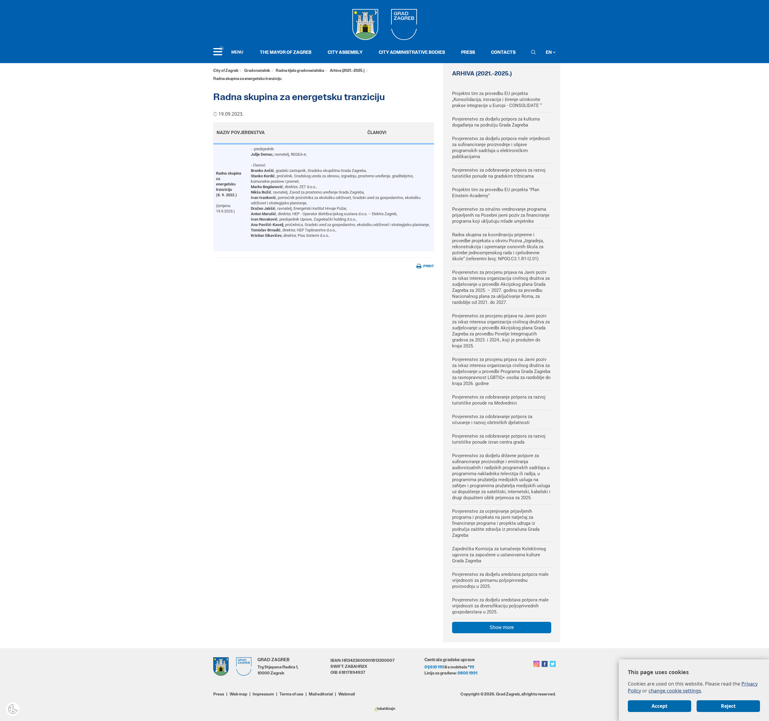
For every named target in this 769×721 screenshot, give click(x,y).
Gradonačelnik (257, 70)
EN (549, 52)
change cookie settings (675, 690)
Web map (238, 694)
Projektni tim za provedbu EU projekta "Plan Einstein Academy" (495, 192)
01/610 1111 (434, 666)
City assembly (345, 52)
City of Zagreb (226, 70)
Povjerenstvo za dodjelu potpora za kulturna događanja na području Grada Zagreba (496, 122)
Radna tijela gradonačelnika (300, 70)
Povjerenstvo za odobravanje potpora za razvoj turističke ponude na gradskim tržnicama (499, 173)
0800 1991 (467, 673)
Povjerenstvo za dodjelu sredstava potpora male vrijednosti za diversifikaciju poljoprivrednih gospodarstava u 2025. (500, 606)
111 (472, 666)
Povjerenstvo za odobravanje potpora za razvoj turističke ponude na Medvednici (499, 400)
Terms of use (291, 694)
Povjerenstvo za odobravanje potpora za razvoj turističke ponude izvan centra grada (499, 439)
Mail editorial (321, 694)
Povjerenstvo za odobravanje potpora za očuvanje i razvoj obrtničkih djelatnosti (492, 419)
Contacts (503, 52)
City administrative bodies (412, 52)
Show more (502, 627)
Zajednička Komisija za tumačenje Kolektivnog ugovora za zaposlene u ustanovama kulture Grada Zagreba (499, 555)
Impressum (263, 694)
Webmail (346, 694)
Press (468, 52)
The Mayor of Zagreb (286, 52)
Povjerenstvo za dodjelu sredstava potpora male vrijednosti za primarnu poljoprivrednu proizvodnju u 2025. (500, 580)
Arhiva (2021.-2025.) (347, 70)
